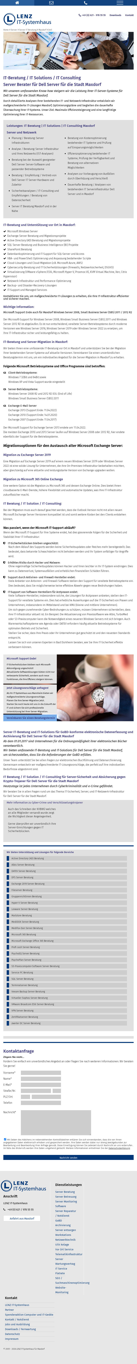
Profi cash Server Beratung (26, 947)
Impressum (12, 1338)
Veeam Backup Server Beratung (28, 991)
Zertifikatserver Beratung (25, 1017)
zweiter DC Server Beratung (26, 1023)
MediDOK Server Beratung (25, 921)
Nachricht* (9, 1112)
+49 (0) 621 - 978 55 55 (93, 15)
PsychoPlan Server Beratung (26, 960)
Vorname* (9, 1072)
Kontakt (129, 15)
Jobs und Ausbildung (17, 1324)
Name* (7, 1078)
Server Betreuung (65, 1196)
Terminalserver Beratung (25, 985)
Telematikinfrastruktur (68, 1254)
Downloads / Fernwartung (20, 1329)
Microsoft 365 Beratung (24, 934)
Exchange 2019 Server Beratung (28, 883)
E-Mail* (7, 1084)
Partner (9, 1309)
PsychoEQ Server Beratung (25, 953)
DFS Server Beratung (22, 877)
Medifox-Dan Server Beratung (27, 928)
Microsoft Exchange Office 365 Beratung (32, 940)
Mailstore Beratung (22, 915)
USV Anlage (62, 1244)
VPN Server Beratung (22, 1010)
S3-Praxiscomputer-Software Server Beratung (35, 966)
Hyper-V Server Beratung (25, 902)
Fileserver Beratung (22, 890)
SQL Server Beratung (22, 979)
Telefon (7, 1102)
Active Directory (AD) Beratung (28, 858)
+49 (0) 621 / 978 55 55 (20, 1209)
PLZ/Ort (8, 1096)
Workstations (63, 1235)
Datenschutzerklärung (119, 1148)
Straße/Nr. (9, 1090)
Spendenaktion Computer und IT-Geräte (29, 1314)
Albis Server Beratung (23, 864)
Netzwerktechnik (65, 1239)
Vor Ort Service (64, 1249)
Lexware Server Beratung (25, 909)
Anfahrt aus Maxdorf (22, 1218)
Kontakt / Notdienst (17, 1319)
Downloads (115, 15)
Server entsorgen (65, 1230)
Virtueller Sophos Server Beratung (30, 998)
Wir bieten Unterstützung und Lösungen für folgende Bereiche (40, 852)
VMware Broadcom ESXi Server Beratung (33, 1004)
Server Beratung (65, 1191)
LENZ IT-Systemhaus (17, 1305)
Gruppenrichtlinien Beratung (27, 896)
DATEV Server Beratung (24, 871)
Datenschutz (12, 1334)
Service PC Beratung (22, 972)
